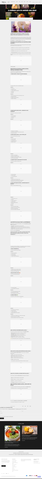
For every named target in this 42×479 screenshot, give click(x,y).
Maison (30, 1)
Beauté (17, 1)
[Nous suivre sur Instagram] (3, 473)
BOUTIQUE (9, 1)
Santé (19, 1)
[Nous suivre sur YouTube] (6, 473)
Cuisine (8, 2)
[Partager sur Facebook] (23, 406)
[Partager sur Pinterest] (28, 406)
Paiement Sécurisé (14, 464)
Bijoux (24, 1)
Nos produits (13, 465)
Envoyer (2, 418)
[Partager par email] (30, 406)
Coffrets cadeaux (13, 1)
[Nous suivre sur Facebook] (1, 473)
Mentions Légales (14, 461)
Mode (22, 1)
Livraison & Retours (14, 460)
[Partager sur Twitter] (25, 406)
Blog (12, 471)
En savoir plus (23, 440)
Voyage (27, 1)
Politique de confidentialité (15, 470)
